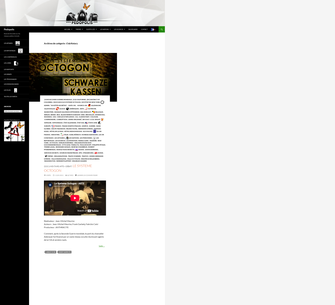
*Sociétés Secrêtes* (58, 105)
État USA (80, 123)
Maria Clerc (83, 141)
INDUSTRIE (55, 135)
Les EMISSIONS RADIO (11, 84)
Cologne (94, 117)
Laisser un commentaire (87, 175)
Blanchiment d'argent (70, 115)
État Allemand (69, 123)
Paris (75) (75, 145)
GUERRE (92, 126)
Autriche (92, 109)
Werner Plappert (63, 161)
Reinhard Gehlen (62, 147)
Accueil (67, 29)
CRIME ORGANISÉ (75, 119)
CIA (76, 117)
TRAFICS (85, 156)
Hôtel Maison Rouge (73, 131)
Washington (49, 161)
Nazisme (93, 141)
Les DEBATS (8, 74)
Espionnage (57, 123)
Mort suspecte (65, 252)
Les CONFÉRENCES (10, 57)
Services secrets (51, 153)
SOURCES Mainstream (68, 153)
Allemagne (96, 105)
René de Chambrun (79, 147)
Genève (85, 126)
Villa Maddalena (58, 159)
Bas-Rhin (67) (85, 112)
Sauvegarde (133, 29)
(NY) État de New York (90, 102)
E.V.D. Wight (95, 119)
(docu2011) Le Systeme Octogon (67, 102)
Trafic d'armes (74, 156)
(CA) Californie (79, 99)
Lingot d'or (50, 252)
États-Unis (92, 123)
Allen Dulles (49, 109)
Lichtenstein (71, 141)
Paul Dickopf (85, 145)
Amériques (74, 109)
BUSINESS (48, 117)
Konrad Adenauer (89, 135)
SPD (80, 153)
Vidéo (48, 175)
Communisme (50, 119)
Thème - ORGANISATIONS (57, 156)
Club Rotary (84, 117)
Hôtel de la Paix (56, 131)
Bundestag (100, 115)
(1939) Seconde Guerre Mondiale (58, 99)
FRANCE (58, 126)
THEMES (78, 29)
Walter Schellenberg (90, 159)
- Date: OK (72, 105)
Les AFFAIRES (59, 138)
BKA (58, 115)
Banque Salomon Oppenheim (66, 112)
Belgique (99, 112)
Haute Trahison (58, 129)
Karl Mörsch (75, 135)
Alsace (62, 109)
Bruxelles (89, 115)
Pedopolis (9, 29)
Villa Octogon (73, 159)
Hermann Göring (85, 129)
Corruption (61, 119)
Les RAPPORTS (9, 69)
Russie (81, 150)
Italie (65, 135)
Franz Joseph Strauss (71, 126)
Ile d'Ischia (87, 131)
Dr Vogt (85, 119)
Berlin (47, 115)
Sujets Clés (90, 29)
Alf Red (70, 175)
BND (83, 115)
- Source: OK (81, 105)
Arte (82, 109)
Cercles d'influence (65, 117)
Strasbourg (88, 153)
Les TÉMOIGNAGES (10, 79)
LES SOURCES (118, 29)
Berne (53, 115)
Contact (144, 29)
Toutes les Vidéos (10, 96)
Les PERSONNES (86, 138)
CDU (54, 117)
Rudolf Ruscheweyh (65, 150)
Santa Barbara (91, 150)
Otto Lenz (66, 145)
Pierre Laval (49, 147)
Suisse (100, 153)
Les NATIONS (104, 29)
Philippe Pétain (98, 145)
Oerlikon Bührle (65, 143)
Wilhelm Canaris (79, 161)
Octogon (53, 143)
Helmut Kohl (71, 129)
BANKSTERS (49, 112)
